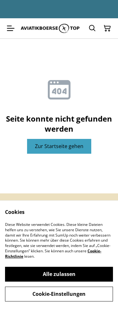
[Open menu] (10, 28)
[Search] (92, 28)
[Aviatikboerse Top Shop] (50, 28)
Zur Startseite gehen (59, 146)
